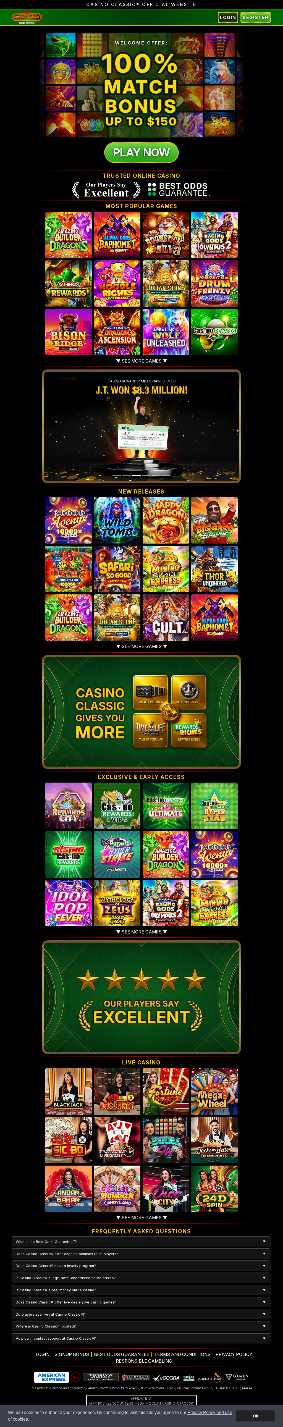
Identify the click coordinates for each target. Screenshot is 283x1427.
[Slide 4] (146, 476)
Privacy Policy (234, 1354)
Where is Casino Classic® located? (46, 1326)
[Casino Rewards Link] (188, 1377)
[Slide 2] (126, 476)
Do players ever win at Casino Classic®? (50, 1314)
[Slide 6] (166, 476)
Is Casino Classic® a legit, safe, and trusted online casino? (66, 1278)
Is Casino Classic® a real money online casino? (56, 1290)
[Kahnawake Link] (136, 1377)
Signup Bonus (71, 1354)
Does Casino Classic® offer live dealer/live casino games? (66, 1302)
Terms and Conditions (182, 1354)
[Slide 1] (116, 476)
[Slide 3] (136, 476)
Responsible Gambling (144, 1361)
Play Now (141, 152)
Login (228, 17)
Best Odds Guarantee (121, 1354)
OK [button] (256, 1416)
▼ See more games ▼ (141, 361)
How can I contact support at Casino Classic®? (56, 1338)
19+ (75, 1377)
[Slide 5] (156, 476)
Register (256, 17)
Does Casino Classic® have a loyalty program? (56, 1266)
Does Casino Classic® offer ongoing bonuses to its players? (67, 1254)
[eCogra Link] (166, 1377)
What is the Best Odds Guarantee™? (46, 1242)
